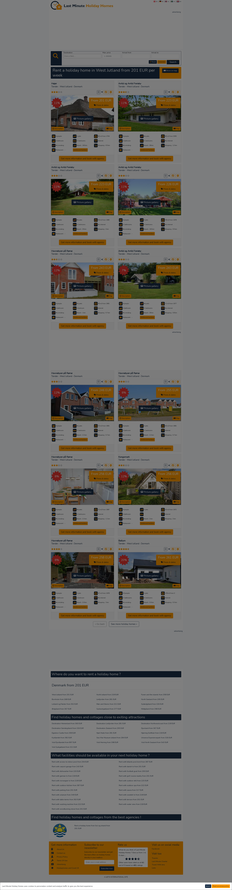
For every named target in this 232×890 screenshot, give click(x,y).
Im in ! (208, 886)
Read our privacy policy (221, 886)
